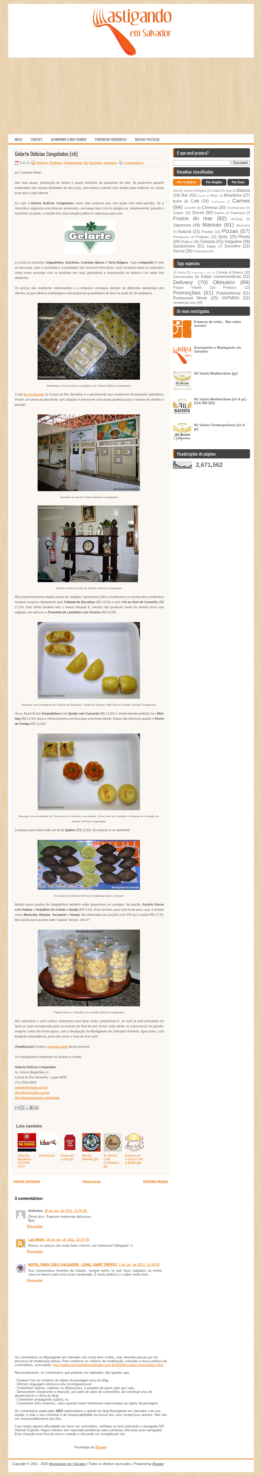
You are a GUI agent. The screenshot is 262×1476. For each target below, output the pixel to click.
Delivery (42, 163)
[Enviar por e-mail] (17, 1107)
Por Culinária (186, 182)
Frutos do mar (193, 218)
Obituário (224, 282)
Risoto (244, 236)
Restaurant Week (190, 298)
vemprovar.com (184, 303)
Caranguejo (218, 201)
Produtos (55, 163)
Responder (35, 1226)
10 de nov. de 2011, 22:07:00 (67, 1240)
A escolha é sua (201, 272)
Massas (212, 225)
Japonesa (182, 225)
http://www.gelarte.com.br (32, 1093)
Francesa (238, 213)
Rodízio (186, 242)
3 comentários (134, 163)
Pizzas (230, 231)
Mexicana (243, 225)
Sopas (211, 246)
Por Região (214, 182)
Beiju (214, 195)
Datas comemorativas (221, 276)
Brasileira (233, 195)
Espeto (219, 213)
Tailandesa (201, 251)
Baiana (243, 190)
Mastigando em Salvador (67, 1464)
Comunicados (183, 277)
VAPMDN (230, 298)
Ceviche (190, 207)
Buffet (177, 201)
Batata (202, 195)
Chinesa (209, 207)
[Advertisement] (131, 96)
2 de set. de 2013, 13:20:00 (139, 1265)
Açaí (228, 190)
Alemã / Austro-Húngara (189, 190)
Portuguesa (181, 237)
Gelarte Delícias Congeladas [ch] (46, 153)
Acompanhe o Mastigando (68, 139)
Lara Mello (36, 1240)
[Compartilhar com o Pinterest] (36, 1107)
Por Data (238, 182)
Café (195, 201)
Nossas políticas (147, 139)
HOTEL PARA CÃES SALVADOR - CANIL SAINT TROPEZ (72, 1265)
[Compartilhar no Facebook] (31, 1107)
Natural (184, 231)
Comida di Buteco (229, 272)
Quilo (223, 236)
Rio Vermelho (92, 163)
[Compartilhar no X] (26, 1107)
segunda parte (58, 1047)
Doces (198, 212)
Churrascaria (236, 207)
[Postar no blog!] (22, 1107)
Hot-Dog (237, 219)
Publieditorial (72, 163)
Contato (36, 139)
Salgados (110, 163)
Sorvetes (232, 246)
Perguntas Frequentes (111, 139)
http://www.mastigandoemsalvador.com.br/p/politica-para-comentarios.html (108, 1365)
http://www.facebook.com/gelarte (37, 1098)
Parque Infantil (187, 287)
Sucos (178, 251)
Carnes (241, 201)
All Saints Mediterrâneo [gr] (215, 373)
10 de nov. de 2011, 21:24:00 (65, 1211)
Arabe (216, 190)
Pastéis (207, 232)
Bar (184, 195)
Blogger (100, 1447)
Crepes (178, 213)
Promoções (187, 293)
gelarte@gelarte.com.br (31, 1087)
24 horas (179, 272)
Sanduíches (184, 246)
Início (18, 139)
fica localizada (34, 394)
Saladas (207, 241)
